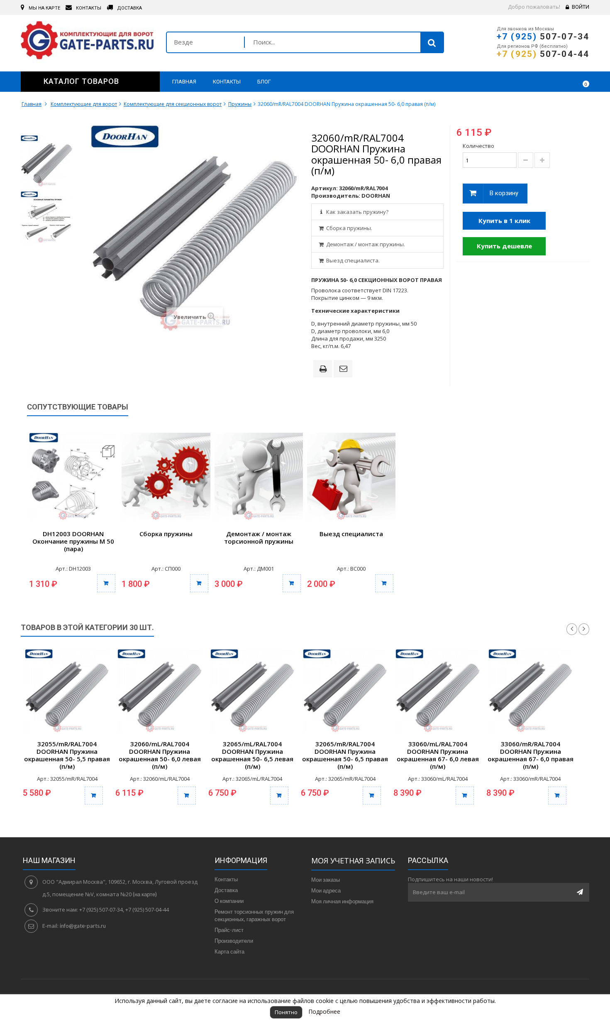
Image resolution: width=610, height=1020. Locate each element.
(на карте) (145, 894)
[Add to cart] (94, 795)
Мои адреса (326, 890)
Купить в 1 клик (504, 220)
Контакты (226, 879)
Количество (478, 146)
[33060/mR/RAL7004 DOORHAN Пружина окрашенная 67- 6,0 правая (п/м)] (530, 691)
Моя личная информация (342, 901)
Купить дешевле (504, 246)
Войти (580, 7)
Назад (571, 629)
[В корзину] (106, 583)
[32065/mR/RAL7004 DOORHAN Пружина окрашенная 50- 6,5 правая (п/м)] (345, 691)
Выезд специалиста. (352, 260)
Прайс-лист (229, 930)
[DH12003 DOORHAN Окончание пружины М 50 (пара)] (73, 477)
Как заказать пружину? (356, 212)
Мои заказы (325, 879)
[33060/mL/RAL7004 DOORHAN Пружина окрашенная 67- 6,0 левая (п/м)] (437, 691)
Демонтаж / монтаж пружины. (365, 244)
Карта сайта (229, 951)
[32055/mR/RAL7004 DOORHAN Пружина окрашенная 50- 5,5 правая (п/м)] (67, 691)
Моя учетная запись (353, 861)
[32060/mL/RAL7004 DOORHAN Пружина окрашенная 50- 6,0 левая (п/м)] (159, 691)
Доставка (226, 890)
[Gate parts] (87, 42)
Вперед (583, 629)
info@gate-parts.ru (83, 925)
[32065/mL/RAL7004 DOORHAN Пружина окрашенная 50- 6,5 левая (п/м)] (252, 691)
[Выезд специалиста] (351, 477)
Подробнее (324, 1011)
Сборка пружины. (348, 228)
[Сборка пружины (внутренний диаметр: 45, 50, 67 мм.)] (166, 477)
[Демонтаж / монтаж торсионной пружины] (258, 477)
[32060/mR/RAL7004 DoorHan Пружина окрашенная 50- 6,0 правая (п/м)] (47, 161)
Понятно (286, 1012)
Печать (324, 369)
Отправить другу (344, 369)
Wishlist (558, 81)
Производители (234, 940)
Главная (31, 104)
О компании (229, 900)
